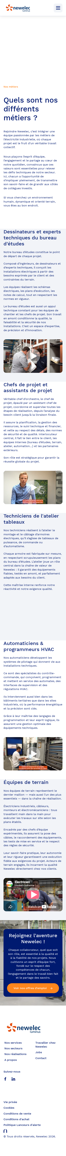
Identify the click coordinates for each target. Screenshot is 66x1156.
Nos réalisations (15, 1054)
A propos (10, 1060)
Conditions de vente (17, 1113)
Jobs (38, 1052)
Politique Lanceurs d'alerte (22, 1125)
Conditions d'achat (16, 1119)
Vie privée (10, 1102)
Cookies (9, 1107)
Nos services (13, 1042)
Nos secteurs (13, 1048)
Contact (40, 1058)
